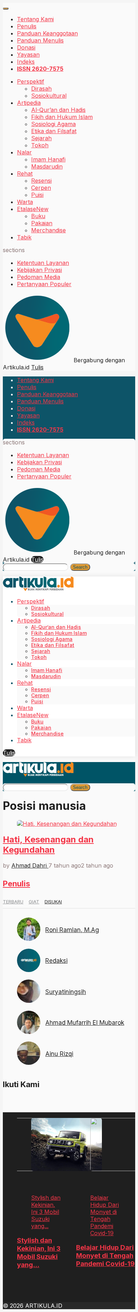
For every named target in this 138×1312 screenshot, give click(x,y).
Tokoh (39, 145)
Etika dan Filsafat (53, 131)
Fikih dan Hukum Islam (62, 116)
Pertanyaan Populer (44, 284)
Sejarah (41, 138)
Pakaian (41, 223)
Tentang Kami (35, 19)
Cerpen (41, 187)
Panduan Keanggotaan (47, 33)
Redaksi (56, 960)
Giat (34, 901)
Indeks (26, 61)
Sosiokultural (49, 95)
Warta (25, 201)
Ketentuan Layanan (43, 262)
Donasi (26, 47)
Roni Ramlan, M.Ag (72, 929)
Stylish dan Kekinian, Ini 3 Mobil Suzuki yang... (39, 1252)
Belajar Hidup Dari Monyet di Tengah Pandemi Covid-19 (105, 1255)
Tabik (24, 237)
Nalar (24, 152)
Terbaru (13, 901)
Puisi (37, 194)
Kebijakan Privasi (39, 269)
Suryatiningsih (65, 991)
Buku (38, 216)
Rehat (25, 173)
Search (80, 567)
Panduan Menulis (40, 40)
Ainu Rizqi (59, 1053)
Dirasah (41, 88)
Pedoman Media (38, 276)
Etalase (32, 208)
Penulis (26, 26)
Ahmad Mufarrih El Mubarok (84, 1022)
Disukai (53, 901)
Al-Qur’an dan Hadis (58, 109)
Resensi (41, 180)
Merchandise (48, 230)
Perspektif (30, 81)
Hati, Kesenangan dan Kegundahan (48, 844)
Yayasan (28, 54)
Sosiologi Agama (53, 123)
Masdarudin (47, 166)
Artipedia (29, 102)
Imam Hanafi (48, 159)
